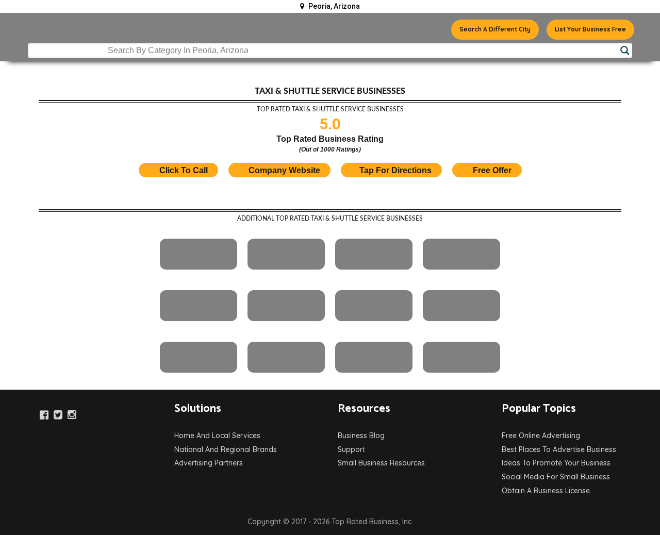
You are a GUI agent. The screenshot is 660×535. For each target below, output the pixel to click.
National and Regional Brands (225, 449)
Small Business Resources (381, 462)
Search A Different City (495, 29)
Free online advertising (541, 435)
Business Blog (361, 435)
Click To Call (182, 170)
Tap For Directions (395, 170)
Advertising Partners (208, 462)
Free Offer (492, 170)
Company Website (284, 170)
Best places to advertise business (559, 449)
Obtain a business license (546, 490)
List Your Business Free (590, 29)
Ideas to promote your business (556, 462)
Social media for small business (556, 476)
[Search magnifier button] (625, 50)
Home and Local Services (217, 435)
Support (351, 449)
